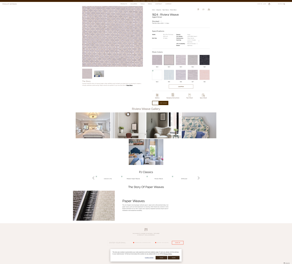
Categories (158, 9)
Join (264, 3)
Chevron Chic (108, 178)
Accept (161, 257)
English (287, 263)
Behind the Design (163, 242)
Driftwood (184, 178)
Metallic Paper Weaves (133, 178)
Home (153, 9)
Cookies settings (149, 257)
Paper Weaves (166, 9)
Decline (174, 257)
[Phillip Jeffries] (9, 4)
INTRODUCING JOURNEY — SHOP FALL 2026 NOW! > (146, 1)
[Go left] (93, 178)
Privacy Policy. (168, 253)
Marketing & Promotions (143, 242)
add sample (163, 103)
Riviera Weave (173, 9)
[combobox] (286, 263)
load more (181, 86)
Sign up (177, 242)
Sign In (259, 3)
